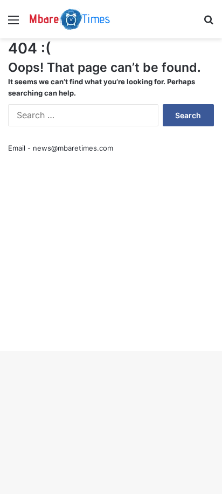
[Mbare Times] (70, 19)
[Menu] (13, 23)
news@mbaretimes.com (73, 148)
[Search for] (208, 23)
